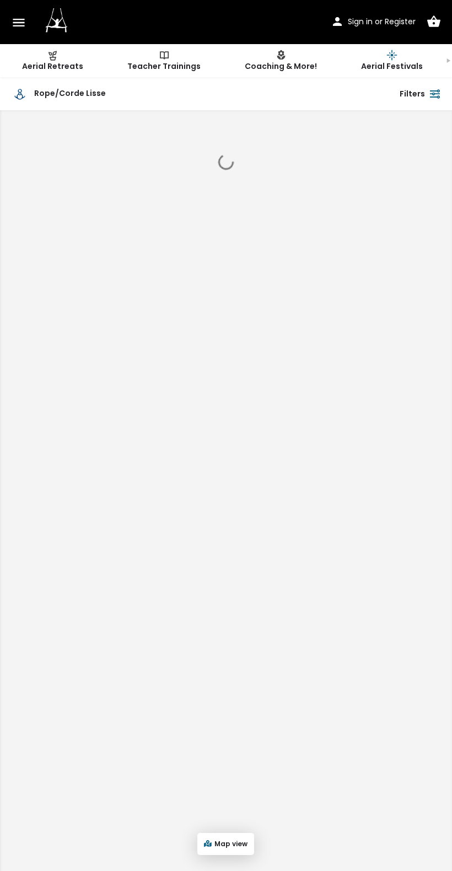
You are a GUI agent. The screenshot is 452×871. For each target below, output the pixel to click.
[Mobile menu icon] (18, 22)
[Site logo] (58, 22)
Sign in (360, 21)
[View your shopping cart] (434, 21)
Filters (412, 93)
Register (400, 21)
